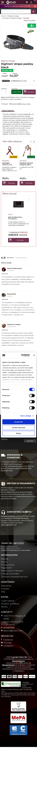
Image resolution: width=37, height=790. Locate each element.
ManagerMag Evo (18, 661)
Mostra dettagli (25, 416)
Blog (35, 0)
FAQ (3, 592)
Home (3, 16)
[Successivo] (34, 141)
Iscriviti (30, 441)
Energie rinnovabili (10, 574)
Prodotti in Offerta (10, 604)
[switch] (32, 395)
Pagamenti (6, 568)
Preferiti (5, 104)
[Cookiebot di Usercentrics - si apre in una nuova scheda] (22, 355)
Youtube (7, 643)
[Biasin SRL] (8, 2)
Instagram (8, 646)
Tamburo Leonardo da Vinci (14, 576)
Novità (4, 607)
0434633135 (8, 628)
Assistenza (6, 586)
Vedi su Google (6, 262)
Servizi (4, 562)
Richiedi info (14, 104)
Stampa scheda (25, 104)
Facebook (8, 640)
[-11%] (18, 210)
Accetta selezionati (18, 427)
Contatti (5, 589)
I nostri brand (7, 601)
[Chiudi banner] (34, 355)
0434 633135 (9, 625)
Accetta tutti (18, 422)
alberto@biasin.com (13, 630)
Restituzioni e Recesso (12, 571)
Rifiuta (18, 433)
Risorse (4, 559)
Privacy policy (7, 565)
